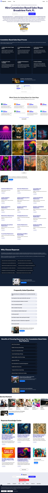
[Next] (24, 101)
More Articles (24, 469)
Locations (8, 483)
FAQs (19, 483)
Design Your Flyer (23, 282)
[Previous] (23, 101)
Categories (14, 483)
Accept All (4, 491)
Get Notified (32, 13)
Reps (14, 1)
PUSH (46, 492)
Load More (24, 172)
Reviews (27, 483)
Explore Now (11, 179)
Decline (10, 491)
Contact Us (33, 483)
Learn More (36, 462)
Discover (22, 81)
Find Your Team (22, 330)
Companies (9, 1)
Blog (23, 483)
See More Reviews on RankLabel (24, 117)
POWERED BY (22, 82)
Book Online (39, 483)
